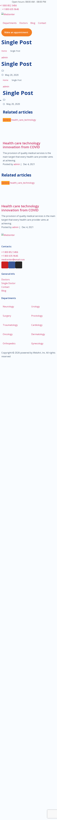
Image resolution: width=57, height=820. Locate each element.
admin (4, 57)
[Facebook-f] (11, 264)
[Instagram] (18, 264)
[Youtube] (4, 264)
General (7, 119)
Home (4, 51)
